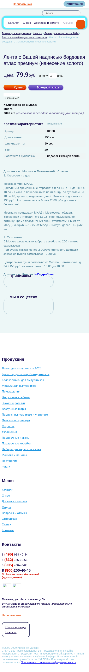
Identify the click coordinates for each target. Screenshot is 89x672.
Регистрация (74, 3)
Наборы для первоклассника (21, 449)
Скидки (68, 22)
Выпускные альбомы (16, 397)
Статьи (6, 524)
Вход (56, 3)
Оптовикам (9, 518)
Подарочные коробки (16, 443)
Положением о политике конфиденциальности (48, 662)
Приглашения (11, 391)
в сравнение (54, 124)
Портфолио (10, 460)
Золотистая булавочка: (20, 155)
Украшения (9, 432)
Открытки (8, 426)
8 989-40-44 (15, 554)
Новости (11, 632)
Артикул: (10, 131)
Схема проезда (15, 627)
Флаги (6, 466)
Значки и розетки (13, 403)
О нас (27, 22)
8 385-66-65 (15, 560)
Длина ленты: (14, 137)
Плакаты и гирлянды (16, 420)
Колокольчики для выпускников (23, 380)
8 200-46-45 (16, 570)
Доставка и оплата (46, 22)
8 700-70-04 (15, 565)
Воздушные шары (14, 408)
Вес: (7, 149)
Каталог (13, 22)
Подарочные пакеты (15, 437)
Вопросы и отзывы (14, 513)
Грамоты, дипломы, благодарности (25, 374)
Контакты (8, 530)
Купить (19, 87)
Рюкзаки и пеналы (14, 455)
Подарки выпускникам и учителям (25, 414)
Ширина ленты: (15, 143)
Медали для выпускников (19, 385)
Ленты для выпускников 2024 (21, 368)
